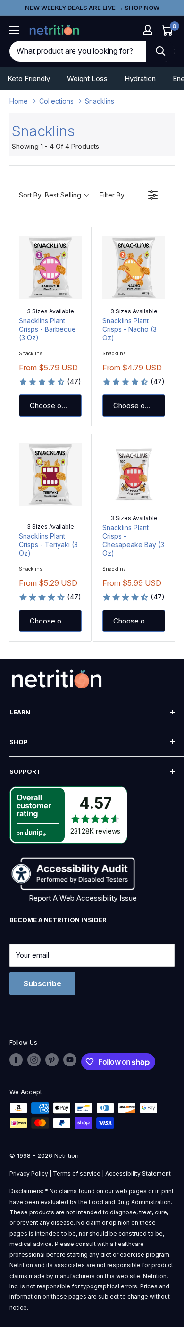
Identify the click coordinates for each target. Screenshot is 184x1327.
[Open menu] (14, 30)
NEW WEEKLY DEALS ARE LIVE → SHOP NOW (92, 7)
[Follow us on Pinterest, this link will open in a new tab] (52, 1059)
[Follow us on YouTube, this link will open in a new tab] (69, 1059)
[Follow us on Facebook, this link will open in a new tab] (16, 1059)
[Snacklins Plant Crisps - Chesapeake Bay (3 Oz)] (133, 474)
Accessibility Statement (138, 1173)
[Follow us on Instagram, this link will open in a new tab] (34, 1059)
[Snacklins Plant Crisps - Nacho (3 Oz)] (133, 267)
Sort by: (50, 195)
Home (18, 101)
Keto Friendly (29, 78)
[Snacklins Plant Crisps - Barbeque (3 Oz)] (50, 267)
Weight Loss (87, 78)
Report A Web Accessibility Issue (83, 897)
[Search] (160, 51)
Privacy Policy (28, 1173)
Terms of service (76, 1173)
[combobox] (77, 51)
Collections (56, 101)
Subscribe (42, 983)
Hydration (140, 78)
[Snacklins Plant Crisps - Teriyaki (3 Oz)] (50, 474)
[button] (147, 30)
